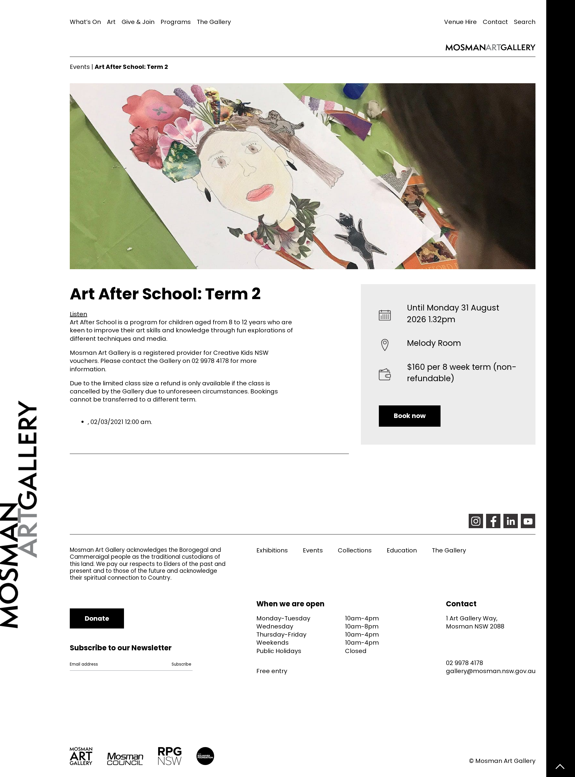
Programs (176, 22)
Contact (495, 22)
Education (402, 550)
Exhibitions (272, 550)
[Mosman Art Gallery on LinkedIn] (510, 521)
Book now (410, 415)
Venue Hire (460, 22)
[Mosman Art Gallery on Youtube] (528, 521)
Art (111, 22)
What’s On (85, 22)
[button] (78, 314)
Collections (355, 550)
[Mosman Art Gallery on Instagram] (476, 521)
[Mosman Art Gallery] (35, 388)
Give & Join (138, 22)
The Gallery (214, 22)
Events (80, 67)
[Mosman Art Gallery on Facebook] (493, 521)
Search (524, 22)
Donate (97, 618)
